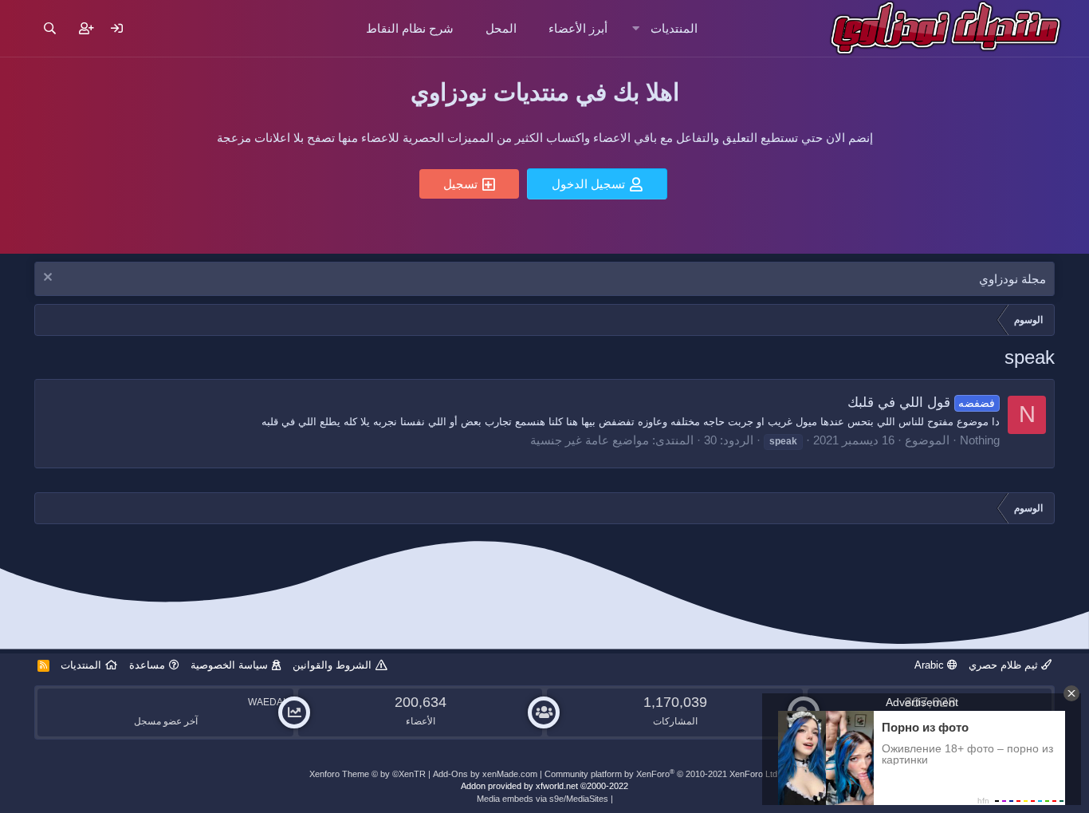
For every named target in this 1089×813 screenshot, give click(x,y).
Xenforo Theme (367, 774)
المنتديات (674, 28)
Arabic (930, 665)
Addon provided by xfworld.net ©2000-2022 (544, 786)
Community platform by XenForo (662, 774)
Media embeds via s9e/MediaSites (542, 798)
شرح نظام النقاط (410, 28)
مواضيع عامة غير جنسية (589, 440)
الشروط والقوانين (332, 665)
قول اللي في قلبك (921, 402)
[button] (635, 28)
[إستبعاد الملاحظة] (50, 278)
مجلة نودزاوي (1012, 279)
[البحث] (49, 28)
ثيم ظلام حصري (1005, 665)
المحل (501, 28)
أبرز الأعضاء (577, 28)
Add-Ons (450, 774)
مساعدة (147, 665)
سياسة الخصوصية (229, 665)
